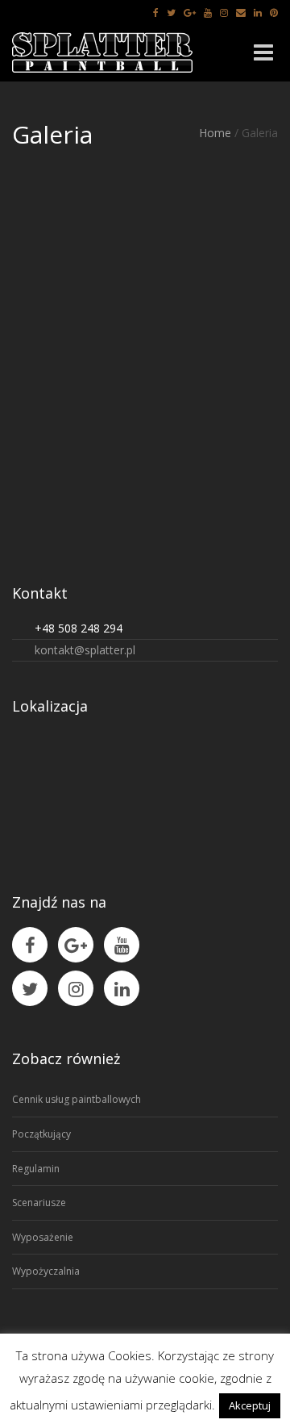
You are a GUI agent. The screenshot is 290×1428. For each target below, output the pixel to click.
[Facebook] (156, 12)
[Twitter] (171, 12)
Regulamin (36, 1168)
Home (215, 132)
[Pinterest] (274, 12)
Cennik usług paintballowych (76, 1099)
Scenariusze (39, 1202)
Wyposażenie (42, 1237)
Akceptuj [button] (250, 1405)
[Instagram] (224, 12)
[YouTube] (208, 12)
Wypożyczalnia (46, 1271)
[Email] (241, 12)
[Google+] (190, 12)
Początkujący (41, 1134)
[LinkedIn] (258, 12)
